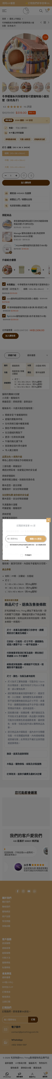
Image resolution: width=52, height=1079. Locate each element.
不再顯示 (28, 555)
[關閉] (48, 520)
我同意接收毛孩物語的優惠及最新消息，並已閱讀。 (28, 546)
